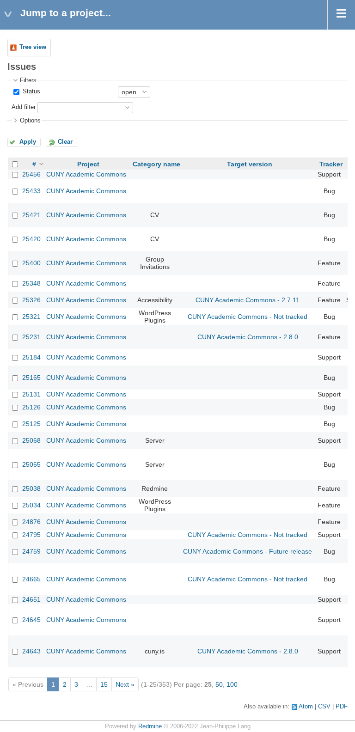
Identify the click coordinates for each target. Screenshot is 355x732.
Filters (28, 80)
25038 (31, 488)
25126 (31, 407)
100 (232, 684)
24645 (31, 619)
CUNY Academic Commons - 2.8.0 (247, 337)
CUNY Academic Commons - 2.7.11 (248, 300)
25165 (31, 377)
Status (30, 91)
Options (30, 120)
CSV (324, 706)
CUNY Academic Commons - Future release (247, 551)
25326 (31, 300)
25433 (31, 191)
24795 (31, 534)
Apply (27, 142)
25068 (31, 440)
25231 (31, 337)
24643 (31, 651)
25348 (31, 283)
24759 (31, 551)
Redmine (150, 726)
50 (219, 684)
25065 (31, 464)
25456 (31, 174)
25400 (31, 263)
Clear (65, 142)
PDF (342, 706)
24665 (31, 579)
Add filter (24, 107)
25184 (31, 357)
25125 (31, 423)
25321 (31, 316)
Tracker (331, 164)
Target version (249, 164)
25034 (31, 505)
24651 (31, 599)
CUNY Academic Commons (86, 174)
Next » (125, 684)
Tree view (32, 47)
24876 (31, 521)
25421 (31, 215)
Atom (306, 706)
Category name (156, 164)
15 (104, 684)
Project (88, 164)
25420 (31, 239)
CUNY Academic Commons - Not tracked (247, 316)
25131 (31, 394)
